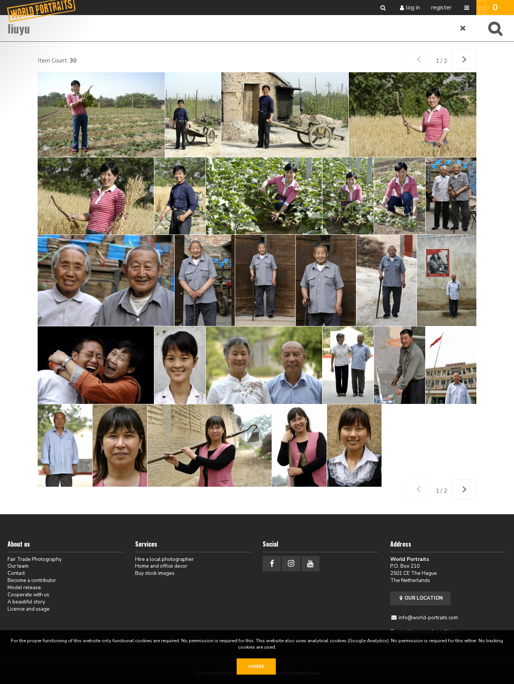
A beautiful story (26, 601)
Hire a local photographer (164, 559)
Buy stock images (155, 573)
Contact (16, 573)
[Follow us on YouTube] (310, 563)
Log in (413, 7)
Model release (24, 587)
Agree (256, 666)
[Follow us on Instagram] (291, 563)
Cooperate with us (28, 594)
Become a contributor (32, 580)
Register (441, 7)
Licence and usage (29, 608)
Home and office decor (161, 566)
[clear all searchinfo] (463, 28)
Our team (18, 566)
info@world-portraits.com (428, 617)
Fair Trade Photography (35, 559)
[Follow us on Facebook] (272, 563)
